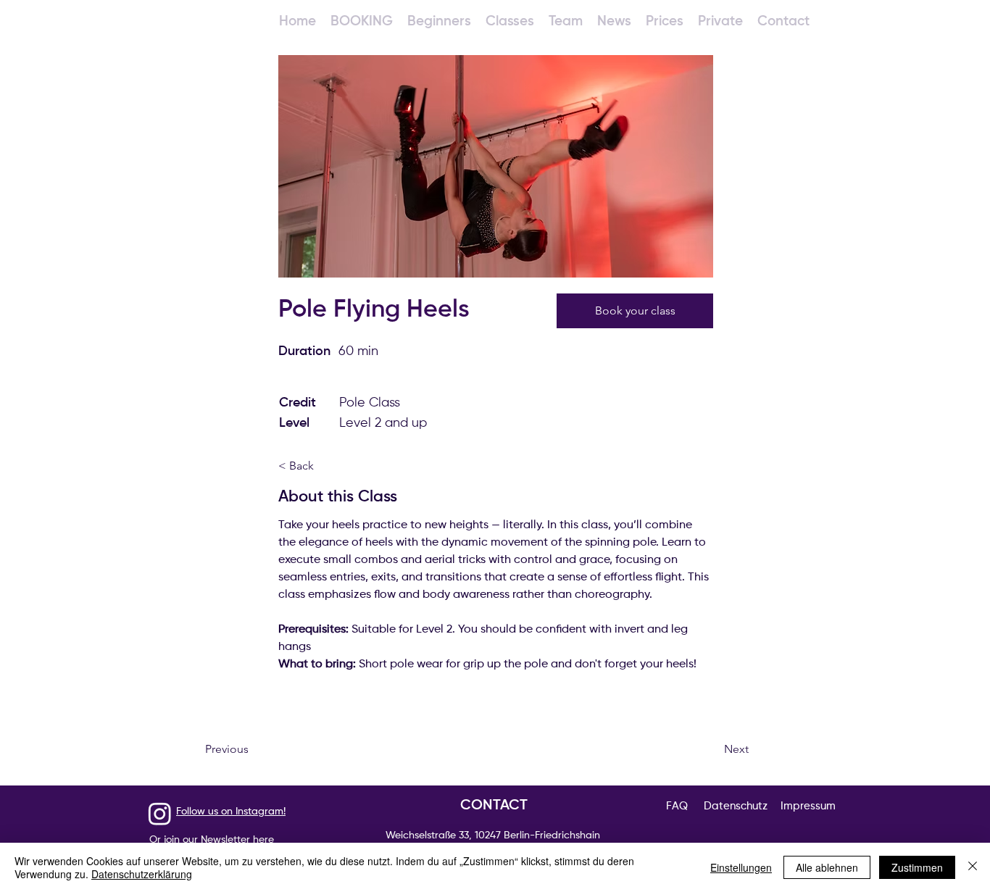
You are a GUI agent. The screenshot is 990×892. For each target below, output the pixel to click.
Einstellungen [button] (741, 867)
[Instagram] (160, 813)
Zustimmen (917, 867)
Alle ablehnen (827, 867)
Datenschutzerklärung (141, 874)
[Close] (972, 867)
